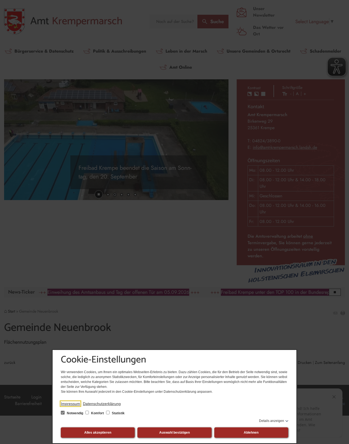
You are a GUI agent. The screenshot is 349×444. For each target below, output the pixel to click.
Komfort (97, 413)
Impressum (70, 403)
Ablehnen (251, 432)
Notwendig (75, 413)
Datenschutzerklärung (102, 403)
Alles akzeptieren (97, 432)
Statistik (118, 413)
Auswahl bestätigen (174, 432)
